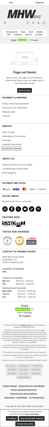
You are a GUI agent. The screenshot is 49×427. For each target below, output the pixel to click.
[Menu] (5, 22)
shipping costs (25, 325)
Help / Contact (8, 132)
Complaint (6, 140)
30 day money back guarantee (15, 104)
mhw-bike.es (37, 366)
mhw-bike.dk (35, 373)
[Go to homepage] (24, 14)
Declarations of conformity (14, 136)
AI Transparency (37, 397)
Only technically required (31, 418)
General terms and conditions (23, 394)
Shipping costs (8, 112)
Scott (31, 32)
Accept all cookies (25, 424)
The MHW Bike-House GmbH (15, 169)
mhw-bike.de (10, 366)
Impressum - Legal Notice (15, 397)
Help (11, 2)
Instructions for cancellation (32, 386)
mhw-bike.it (24, 370)
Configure (12, 418)
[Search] (27, 22)
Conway (39, 34)
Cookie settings (10, 386)
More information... (33, 414)
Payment (6, 116)
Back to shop (24, 90)
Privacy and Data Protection (24, 390)
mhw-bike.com (24, 366)
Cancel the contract (11, 148)
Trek (8, 34)
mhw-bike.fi (24, 373)
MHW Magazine (9, 173)
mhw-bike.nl (12, 373)
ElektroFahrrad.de (24, 377)
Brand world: (11, 32)
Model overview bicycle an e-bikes (17, 165)
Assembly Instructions (12, 144)
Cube (23, 32)
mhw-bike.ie (35, 370)
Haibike (39, 32)
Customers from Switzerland (14, 108)
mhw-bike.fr (12, 370)
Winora (28, 34)
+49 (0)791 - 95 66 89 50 (13, 269)
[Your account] (38, 22)
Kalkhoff (18, 34)
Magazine (40, 2)
